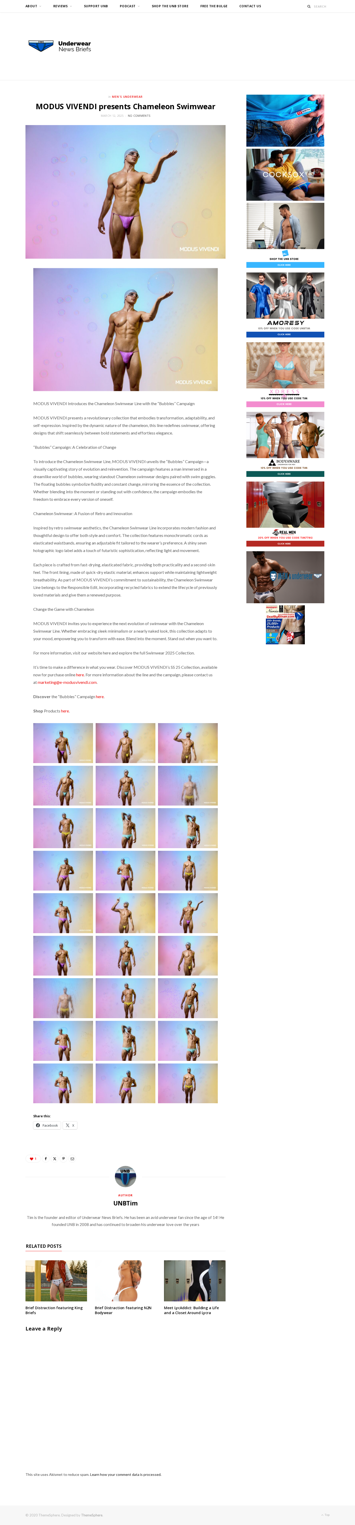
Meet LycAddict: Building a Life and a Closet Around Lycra (191, 1310)
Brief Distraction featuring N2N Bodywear (123, 1310)
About (31, 6)
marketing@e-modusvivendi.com (67, 682)
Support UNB (96, 6)
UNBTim (125, 1203)
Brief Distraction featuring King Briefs (54, 1310)
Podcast (128, 6)
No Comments (139, 116)
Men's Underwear (127, 97)
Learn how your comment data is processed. (125, 1474)
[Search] (309, 6)
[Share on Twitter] (54, 1159)
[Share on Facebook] (46, 1159)
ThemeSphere (91, 1515)
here (80, 674)
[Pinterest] (63, 1159)
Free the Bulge (214, 6)
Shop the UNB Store (170, 6)
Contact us (250, 6)
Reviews (60, 6)
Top (327, 1515)
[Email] (72, 1159)
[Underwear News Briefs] (64, 46)
